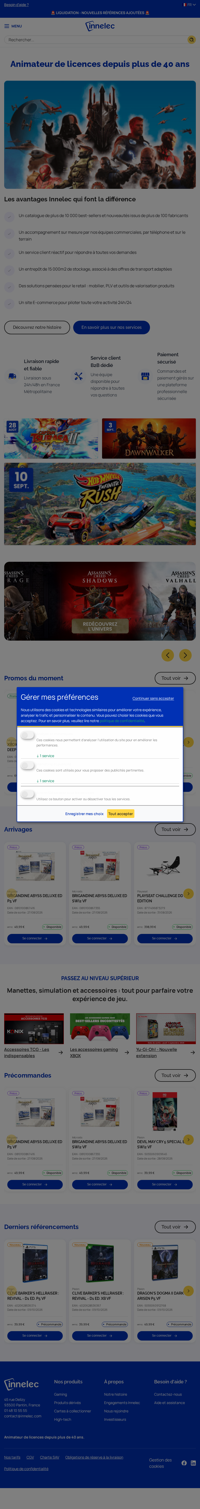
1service (45, 755)
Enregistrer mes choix (84, 813)
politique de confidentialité (122, 720)
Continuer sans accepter (153, 697)
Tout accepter (120, 813)
